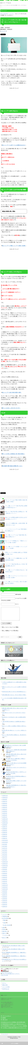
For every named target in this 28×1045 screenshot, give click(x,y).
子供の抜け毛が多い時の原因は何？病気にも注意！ (13, 945)
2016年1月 (4, 883)
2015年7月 (4, 894)
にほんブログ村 (4, 975)
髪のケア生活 (5, 3)
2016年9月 (4, 867)
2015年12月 (5, 885)
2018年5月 (4, 830)
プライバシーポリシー (6, 1015)
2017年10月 (5, 842)
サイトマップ (5, 1034)
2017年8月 (4, 846)
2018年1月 (4, 838)
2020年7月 (4, 801)
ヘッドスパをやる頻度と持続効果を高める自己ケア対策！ (14, 699)
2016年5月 (4, 875)
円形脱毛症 (4, 916)
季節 (4, 920)
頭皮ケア (4, 933)
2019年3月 (4, 813)
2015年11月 (5, 887)
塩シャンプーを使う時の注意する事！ (12, 392)
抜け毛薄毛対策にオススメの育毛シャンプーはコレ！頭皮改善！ (14, 1025)
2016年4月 (4, 877)
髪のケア (4, 937)
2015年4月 (4, 900)
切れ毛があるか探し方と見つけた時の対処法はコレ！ (14, 691)
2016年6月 (4, 873)
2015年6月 (4, 896)
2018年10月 (5, 822)
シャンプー (3, 31)
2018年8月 (4, 824)
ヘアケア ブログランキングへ (6, 972)
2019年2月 (4, 815)
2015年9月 (4, 890)
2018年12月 (5, 819)
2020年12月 (5, 795)
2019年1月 (4, 817)
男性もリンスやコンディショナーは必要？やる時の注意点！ (14, 687)
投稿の (5, 984)
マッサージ (5, 935)
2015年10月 (5, 889)
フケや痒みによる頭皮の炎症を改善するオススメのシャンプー (14, 1027)
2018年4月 (4, 832)
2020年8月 (4, 799)
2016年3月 (4, 879)
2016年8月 (4, 869)
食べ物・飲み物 (6, 925)
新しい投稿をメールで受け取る (10, 630)
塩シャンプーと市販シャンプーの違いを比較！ (14, 245)
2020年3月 (4, 805)
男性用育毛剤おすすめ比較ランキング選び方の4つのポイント (14, 1024)
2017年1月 (4, 859)
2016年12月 (5, 861)
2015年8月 (4, 892)
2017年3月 (4, 855)
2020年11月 (5, 797)
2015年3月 (4, 902)
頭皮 (4, 922)
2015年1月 (4, 906)
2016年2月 (4, 881)
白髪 (3, 927)
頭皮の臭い (4, 931)
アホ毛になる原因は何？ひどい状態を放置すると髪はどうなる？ (14, 683)
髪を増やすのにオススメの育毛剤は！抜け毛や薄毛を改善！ (14, 1022)
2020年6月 (4, 803)
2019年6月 (4, 811)
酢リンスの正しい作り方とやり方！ (11, 408)
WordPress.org (5, 988)
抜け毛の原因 (5, 918)
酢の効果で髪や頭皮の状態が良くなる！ (12, 466)
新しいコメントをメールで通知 (10, 627)
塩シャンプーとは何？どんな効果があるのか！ (14, 145)
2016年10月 (5, 865)
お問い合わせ (5, 1019)
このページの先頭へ (15, 1043)
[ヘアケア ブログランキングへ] (5, 970)
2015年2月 (4, 904)
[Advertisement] (14, 98)
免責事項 (4, 1017)
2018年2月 (4, 836)
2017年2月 (4, 857)
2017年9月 (4, 844)
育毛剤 (3, 929)
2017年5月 (4, 852)
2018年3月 (4, 834)
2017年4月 (4, 854)
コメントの (6, 986)
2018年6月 (4, 828)
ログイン (4, 983)
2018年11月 (5, 820)
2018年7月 (4, 826)
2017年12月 (5, 840)
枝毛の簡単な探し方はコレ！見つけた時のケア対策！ (14, 694)
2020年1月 (4, 809)
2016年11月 (5, 863)
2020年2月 (4, 807)
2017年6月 (4, 850)
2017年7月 (4, 848)
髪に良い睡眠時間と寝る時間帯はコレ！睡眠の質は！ (14, 952)
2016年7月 (4, 871)
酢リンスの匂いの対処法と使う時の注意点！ (13, 453)
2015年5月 (4, 898)
